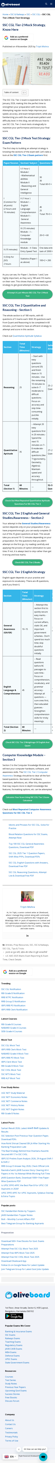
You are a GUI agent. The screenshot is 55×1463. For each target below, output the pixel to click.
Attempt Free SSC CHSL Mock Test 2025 (20, 1257)
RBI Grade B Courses (11, 1024)
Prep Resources (21, 944)
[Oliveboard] (10, 4)
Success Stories (12, 1394)
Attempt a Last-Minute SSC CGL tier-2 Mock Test (27, 294)
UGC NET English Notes (12, 1109)
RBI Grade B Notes (10, 1113)
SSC (28, 14)
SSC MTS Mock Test (10, 1074)
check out (27, 502)
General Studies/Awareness (36, 523)
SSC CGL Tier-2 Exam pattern (28, 155)
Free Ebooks (11, 1397)
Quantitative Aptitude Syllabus (27, 335)
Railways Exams (12, 1338)
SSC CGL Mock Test (10, 1045)
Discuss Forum (12, 1401)
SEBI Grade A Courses (11, 1031)
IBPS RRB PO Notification (13, 1005)
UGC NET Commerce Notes (14, 1101)
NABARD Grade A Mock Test (14, 1053)
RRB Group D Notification (13, 1001)
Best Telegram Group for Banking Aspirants (22, 1223)
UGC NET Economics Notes (14, 1097)
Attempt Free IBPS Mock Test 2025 (18, 1252)
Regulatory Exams (13, 1345)
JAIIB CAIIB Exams (13, 1348)
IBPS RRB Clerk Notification (14, 1009)
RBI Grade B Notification (13, 993)
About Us (9, 1420)
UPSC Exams (11, 1359)
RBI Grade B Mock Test (12, 1066)
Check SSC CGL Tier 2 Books (27, 562)
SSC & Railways (17, 14)
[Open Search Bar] (46, 4)
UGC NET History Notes (12, 1105)
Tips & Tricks (18, 948)
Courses (9, 1376)
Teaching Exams (13, 1341)
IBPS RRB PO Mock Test (12, 1057)
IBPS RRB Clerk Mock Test (13, 1049)
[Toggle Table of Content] (23, 92)
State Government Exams (17, 1362)
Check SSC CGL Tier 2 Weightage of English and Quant (27, 744)
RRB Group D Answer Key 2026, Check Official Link (25, 1166)
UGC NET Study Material (13, 1093)
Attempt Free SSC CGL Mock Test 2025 (19, 1248)
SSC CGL (36, 14)
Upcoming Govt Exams (16, 1390)
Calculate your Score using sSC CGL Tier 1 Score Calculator (27, 799)
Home (5, 14)
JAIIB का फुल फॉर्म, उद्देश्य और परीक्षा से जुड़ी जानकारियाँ (26, 952)
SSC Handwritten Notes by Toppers (18, 1211)
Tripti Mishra (42, 46)
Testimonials (11, 1432)
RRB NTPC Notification (12, 997)
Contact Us (10, 1424)
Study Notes (11, 1383)
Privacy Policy (11, 1436)
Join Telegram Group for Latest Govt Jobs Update (25, 1269)
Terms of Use (11, 1440)
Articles (9, 944)
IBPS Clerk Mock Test (11, 1061)
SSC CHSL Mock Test (11, 1070)
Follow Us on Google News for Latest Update (22, 1265)
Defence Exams (12, 1355)
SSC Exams (10, 1335)
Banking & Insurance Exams (18, 1331)
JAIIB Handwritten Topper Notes (17, 1215)
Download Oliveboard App (13, 1261)
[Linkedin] (27, 935)
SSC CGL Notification (11, 989)
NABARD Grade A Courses (13, 1027)
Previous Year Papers (15, 1387)
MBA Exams (10, 1352)
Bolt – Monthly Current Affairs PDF (18, 1219)
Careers (9, 1428)
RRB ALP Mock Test (10, 1078)
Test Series (10, 1380)
